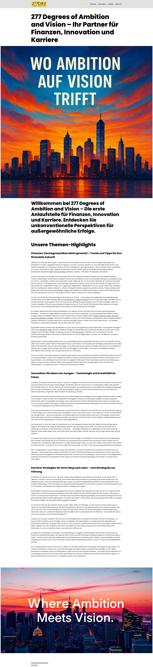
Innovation (102, 4)
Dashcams (117, 387)
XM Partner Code (46, 330)
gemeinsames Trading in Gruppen (76, 300)
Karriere (110, 4)
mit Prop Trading (59, 272)
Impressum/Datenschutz (39, 663)
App (88, 396)
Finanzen (93, 4)
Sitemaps (34, 665)
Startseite (84, 4)
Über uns (119, 4)
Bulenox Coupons (64, 290)
